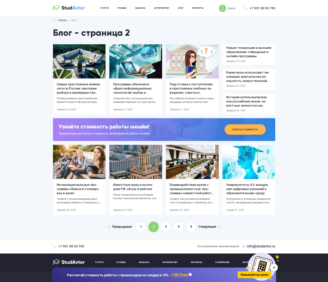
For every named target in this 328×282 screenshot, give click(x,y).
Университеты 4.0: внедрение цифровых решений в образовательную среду (247, 189)
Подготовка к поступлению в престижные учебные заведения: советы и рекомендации (191, 90)
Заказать (140, 8)
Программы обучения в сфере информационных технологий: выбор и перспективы (132, 90)
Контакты (197, 8)
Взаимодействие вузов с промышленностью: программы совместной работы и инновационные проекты (192, 191)
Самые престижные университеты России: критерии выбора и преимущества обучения (79, 90)
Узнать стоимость (245, 129)
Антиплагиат (161, 8)
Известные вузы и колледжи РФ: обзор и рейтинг (133, 187)
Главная (62, 20)
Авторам (248, 262)
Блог (181, 8)
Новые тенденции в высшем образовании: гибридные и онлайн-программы (248, 52)
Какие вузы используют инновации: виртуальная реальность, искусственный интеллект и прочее (248, 78)
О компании (222, 262)
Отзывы (121, 8)
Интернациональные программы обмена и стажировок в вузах (78, 189)
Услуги (104, 8)
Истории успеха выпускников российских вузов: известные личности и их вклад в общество (247, 103)
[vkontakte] (262, 262)
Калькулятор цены (254, 274)
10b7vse (179, 275)
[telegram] (271, 262)
